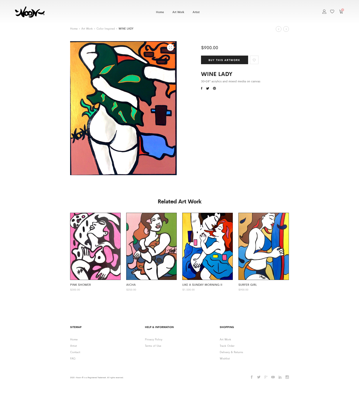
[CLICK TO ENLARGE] (170, 47)
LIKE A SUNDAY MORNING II (202, 284)
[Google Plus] (266, 377)
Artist (196, 12)
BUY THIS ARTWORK (224, 60)
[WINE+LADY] (214, 88)
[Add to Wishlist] (254, 60)
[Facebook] (251, 377)
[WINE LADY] (201, 88)
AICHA (131, 284)
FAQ (72, 358)
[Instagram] (287, 377)
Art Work (178, 12)
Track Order (227, 345)
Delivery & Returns (231, 352)
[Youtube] (273, 377)
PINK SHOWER (80, 284)
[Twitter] (258, 377)
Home (160, 12)
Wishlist (225, 358)
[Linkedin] (280, 377)
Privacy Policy (153, 339)
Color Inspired (105, 28)
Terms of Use (153, 345)
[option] (95, 252)
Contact (75, 352)
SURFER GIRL (247, 284)
